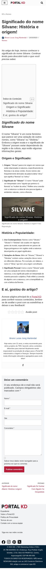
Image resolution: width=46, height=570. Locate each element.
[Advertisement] (18, 81)
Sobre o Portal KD (8, 514)
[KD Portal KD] (18, 3)
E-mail (7, 408)
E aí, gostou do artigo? (15, 115)
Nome (7, 398)
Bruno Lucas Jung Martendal (16, 38)
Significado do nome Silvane (18, 103)
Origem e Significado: (18, 107)
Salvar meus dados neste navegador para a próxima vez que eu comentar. (21, 462)
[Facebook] (23, 365)
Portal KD (36, 296)
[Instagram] (9, 543)
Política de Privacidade (9, 517)
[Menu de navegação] (4, 3)
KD (3, 14)
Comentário (9, 428)
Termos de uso (6, 520)
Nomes (8, 14)
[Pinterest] (14, 543)
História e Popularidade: (19, 111)
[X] (19, 543)
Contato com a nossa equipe (12, 523)
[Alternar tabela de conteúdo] (30, 99)
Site (5, 418)
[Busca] (42, 3)
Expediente (5, 511)
